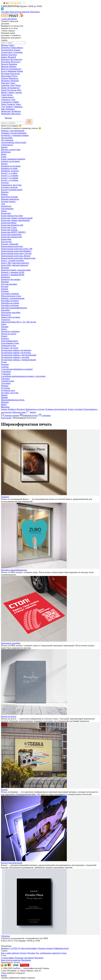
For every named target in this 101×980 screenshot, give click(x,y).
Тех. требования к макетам (48, 953)
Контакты (39, 958)
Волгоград (15, 62)
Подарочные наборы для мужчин (16, 352)
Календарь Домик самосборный (15, 220)
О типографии (7, 958)
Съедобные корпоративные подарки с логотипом (23, 376)
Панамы (4, 326)
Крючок (4, 289)
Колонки (5, 267)
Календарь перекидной (11, 237)
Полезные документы (24, 958)
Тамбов (15, 102)
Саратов (18, 92)
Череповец (6, 114)
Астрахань (18, 52)
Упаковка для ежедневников (13, 133)
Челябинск (16, 111)
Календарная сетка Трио (12, 215)
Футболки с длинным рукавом (15, 135)
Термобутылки (7, 381)
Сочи (13, 99)
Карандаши (6, 239)
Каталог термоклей (9, 244)
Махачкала (13, 78)
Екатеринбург (7, 50)
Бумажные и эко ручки (11, 185)
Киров (20, 71)
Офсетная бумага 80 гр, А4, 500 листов (18, 322)
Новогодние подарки (10, 317)
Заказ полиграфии (29, 948)
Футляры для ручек (9, 393)
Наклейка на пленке (10, 303)
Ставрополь (6, 102)
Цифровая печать (30, 415)
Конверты (5, 277)
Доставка (5, 12)
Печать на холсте (8, 334)
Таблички (5, 378)
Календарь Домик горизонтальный (16, 218)
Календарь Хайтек (9, 230)
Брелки (4, 164)
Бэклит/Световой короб (11, 190)
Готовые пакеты (8, 201)
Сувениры (5, 374)
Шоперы (5, 402)
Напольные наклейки (10, 312)
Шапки (4, 395)
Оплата (23, 953)
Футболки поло (8, 390)
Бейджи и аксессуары (10, 149)
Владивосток (16, 59)
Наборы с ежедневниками (12, 130)
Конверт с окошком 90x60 (12, 275)
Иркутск (5, 69)
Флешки (4, 386)
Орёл (12, 85)
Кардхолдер (6, 241)
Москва (4, 45)
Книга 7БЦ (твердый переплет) (15, 263)
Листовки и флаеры (10, 293)
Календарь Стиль (9, 227)
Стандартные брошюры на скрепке (17, 369)
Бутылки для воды (9, 187)
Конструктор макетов (19, 12)
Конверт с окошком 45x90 (12, 272)
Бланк (3, 156)
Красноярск (6, 76)
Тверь (3, 104)
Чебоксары (6, 111)
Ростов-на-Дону (14, 90)
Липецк (4, 78)
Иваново (5, 66)
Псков (4, 90)
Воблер (4, 194)
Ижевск (12, 66)
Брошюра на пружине (11, 166)
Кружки (4, 286)
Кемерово (12, 71)
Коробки (5, 282)
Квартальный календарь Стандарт (16, 253)
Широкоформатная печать (12, 400)
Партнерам (35, 12)
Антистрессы (7, 145)
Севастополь (6, 95)
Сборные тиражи (11, 415)
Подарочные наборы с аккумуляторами (18, 355)
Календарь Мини (8, 223)
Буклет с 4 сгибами (9, 180)
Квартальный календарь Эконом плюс (18, 258)
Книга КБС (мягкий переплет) (14, 265)
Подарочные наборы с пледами (15, 357)
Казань (17, 50)
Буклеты (5, 182)
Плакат (4, 336)
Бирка (3, 154)
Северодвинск (7, 97)
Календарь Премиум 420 (12, 225)
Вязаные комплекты (10, 199)
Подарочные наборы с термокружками (18, 360)
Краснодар (15, 73)
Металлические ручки (11, 296)
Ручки (4, 362)
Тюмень (9, 106)
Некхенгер (6, 315)
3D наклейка (6, 138)
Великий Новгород (8, 58)
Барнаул (4, 55)
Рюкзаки (5, 364)
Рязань (4, 92)
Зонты (4, 211)
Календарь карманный (11, 234)
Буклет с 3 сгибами (9, 178)
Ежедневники (7, 208)
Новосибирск (17, 47)
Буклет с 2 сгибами (9, 175)
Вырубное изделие (9, 197)
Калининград (15, 69)
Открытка (5, 319)
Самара (10, 92)
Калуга (4, 71)
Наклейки (5, 310)
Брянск (4, 57)
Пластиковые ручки (10, 343)
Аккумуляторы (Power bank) (13, 142)
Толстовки (6, 383)
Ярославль (16, 114)
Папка (4, 329)
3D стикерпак (7, 140)
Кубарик (5, 291)
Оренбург (5, 85)
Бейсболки (6, 152)
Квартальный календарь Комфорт (16, 251)
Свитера (5, 367)
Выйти (32, 412)
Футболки (5, 388)
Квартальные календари (12, 246)
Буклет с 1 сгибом (9, 173)
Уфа (3, 109)
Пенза (18, 85)
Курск (14, 76)
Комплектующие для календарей (16, 270)
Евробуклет (6, 206)
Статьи (63, 953)
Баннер (4, 147)
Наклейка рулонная (10, 305)
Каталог (8, 118)
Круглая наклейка (9, 284)
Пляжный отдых (8, 345)
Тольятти (11, 104)
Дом (3, 204)
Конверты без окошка (10, 279)
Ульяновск (18, 106)
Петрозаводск (13, 88)
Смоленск (5, 99)
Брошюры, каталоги (10, 171)
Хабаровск (10, 109)
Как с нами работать (10, 953)
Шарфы (4, 397)
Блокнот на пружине (10, 161)
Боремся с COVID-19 (10, 948)
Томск (18, 104)
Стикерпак (6, 371)
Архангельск (7, 52)
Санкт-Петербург (8, 46)
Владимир (5, 62)
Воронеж (13, 64)
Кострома (5, 73)
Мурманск (5, 81)
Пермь (4, 88)
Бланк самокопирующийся (13, 159)
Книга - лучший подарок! (12, 260)
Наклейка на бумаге (10, 301)
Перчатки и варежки (10, 331)
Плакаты (5, 338)
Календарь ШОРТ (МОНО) (13, 232)
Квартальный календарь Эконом (15, 256)
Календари (6, 213)
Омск (12, 83)
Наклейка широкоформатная (14, 308)
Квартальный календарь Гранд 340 (16, 249)
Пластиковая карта (9, 341)
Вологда (4, 64)
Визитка (5, 192)
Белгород (13, 55)
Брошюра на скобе (9, 168)
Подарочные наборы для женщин (16, 350)
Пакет (3, 324)
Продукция (6, 418)
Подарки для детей (9, 348)
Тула (3, 106)
